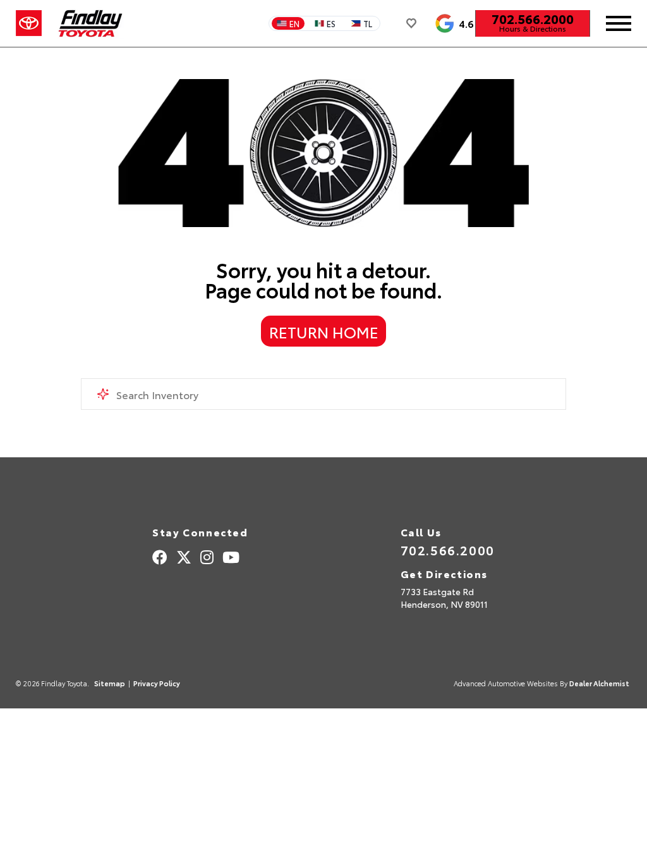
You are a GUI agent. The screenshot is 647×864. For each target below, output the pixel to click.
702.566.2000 (533, 18)
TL (367, 23)
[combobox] (323, 394)
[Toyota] (29, 23)
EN (294, 23)
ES (331, 23)
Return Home (323, 331)
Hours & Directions (532, 28)
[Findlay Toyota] (90, 23)
